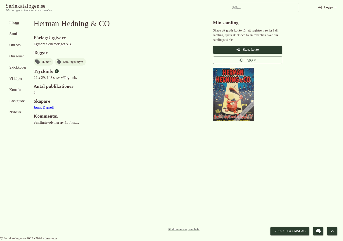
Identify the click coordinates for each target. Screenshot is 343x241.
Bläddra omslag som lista (184, 229)
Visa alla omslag (290, 231)
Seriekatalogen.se (26, 6)
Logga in (250, 60)
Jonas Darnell (44, 107)
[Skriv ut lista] (318, 231)
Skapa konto (250, 49)
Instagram (51, 238)
